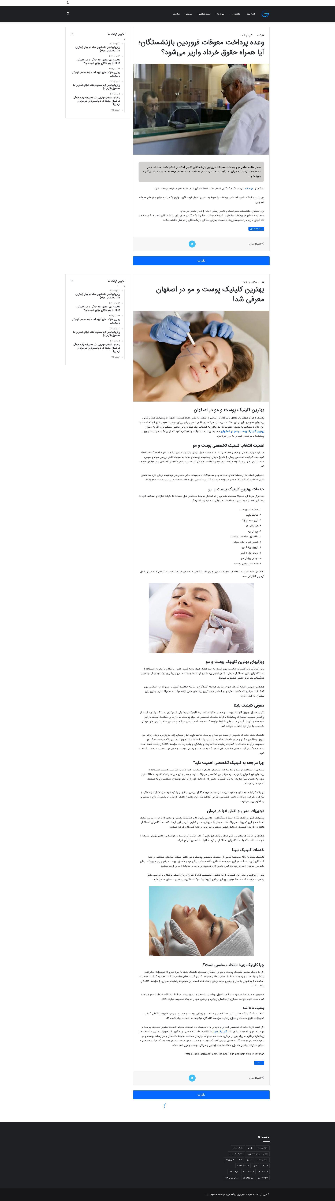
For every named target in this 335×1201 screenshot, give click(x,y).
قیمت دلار (263, 1171)
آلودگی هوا (263, 1148)
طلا (240, 1159)
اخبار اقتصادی (256, 228)
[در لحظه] (265, 14)
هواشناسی (263, 1177)
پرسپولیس (248, 1177)
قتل (255, 1165)
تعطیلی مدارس (236, 1153)
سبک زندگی (204, 14)
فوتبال (265, 1165)
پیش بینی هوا (231, 1177)
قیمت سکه (248, 1171)
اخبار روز (251, 14)
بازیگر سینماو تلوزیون (258, 1153)
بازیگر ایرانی (238, 1148)
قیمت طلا (233, 1171)
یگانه (259, 35)
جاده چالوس (262, 1159)
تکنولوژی (236, 14)
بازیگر (250, 1148)
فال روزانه (230, 1159)
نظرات (201, 261)
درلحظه (249, 189)
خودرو (249, 1159)
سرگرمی (188, 14)
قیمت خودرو (243, 1165)
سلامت (176, 14)
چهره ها (221, 14)
